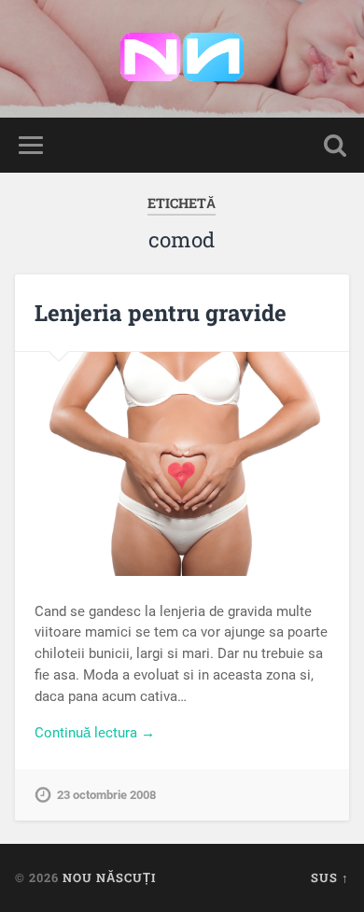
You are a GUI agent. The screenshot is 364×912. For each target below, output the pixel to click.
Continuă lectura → (95, 732)
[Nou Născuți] (182, 59)
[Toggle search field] (335, 145)
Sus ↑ (330, 877)
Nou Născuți (109, 877)
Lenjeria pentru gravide (161, 313)
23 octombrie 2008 (106, 795)
